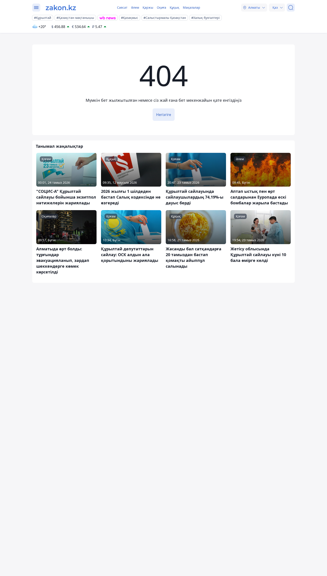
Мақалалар (191, 7)
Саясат (122, 7)
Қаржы (148, 7)
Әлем (135, 7)
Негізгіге (163, 114)
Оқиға (161, 7)
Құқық (174, 7)
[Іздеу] (291, 8)
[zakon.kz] (61, 7)
